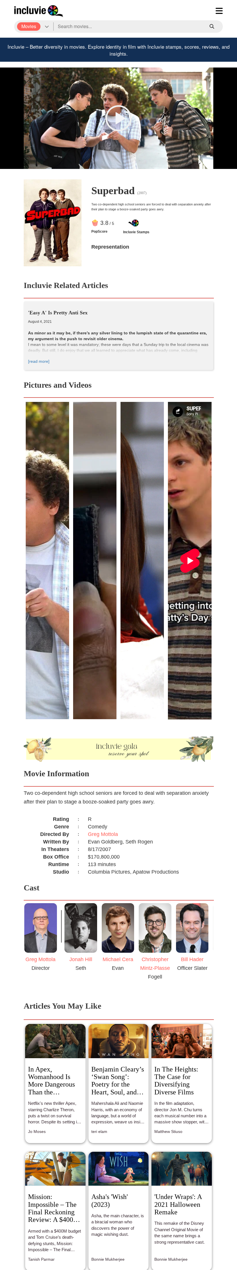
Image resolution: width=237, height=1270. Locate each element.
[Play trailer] (118, 118)
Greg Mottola (103, 834)
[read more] (38, 361)
